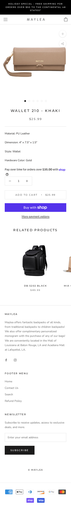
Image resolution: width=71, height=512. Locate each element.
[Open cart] (65, 19)
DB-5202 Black (35, 285)
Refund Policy (13, 401)
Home (8, 381)
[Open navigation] (5, 19)
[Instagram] (15, 359)
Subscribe (19, 450)
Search (9, 394)
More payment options (36, 216)
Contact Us (11, 388)
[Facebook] (6, 359)
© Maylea (35, 469)
